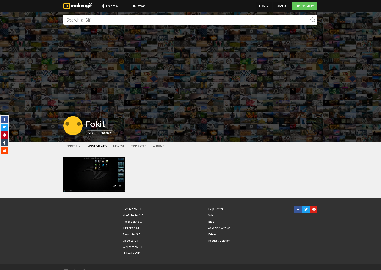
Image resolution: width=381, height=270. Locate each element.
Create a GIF (114, 6)
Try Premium (304, 6)
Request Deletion (219, 240)
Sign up (281, 6)
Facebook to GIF (133, 221)
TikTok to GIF (131, 228)
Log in (263, 6)
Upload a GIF (131, 253)
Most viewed (97, 146)
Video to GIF (131, 240)
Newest (119, 146)
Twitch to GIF (131, 234)
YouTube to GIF (133, 215)
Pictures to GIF (132, 209)
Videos (212, 215)
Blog (211, 221)
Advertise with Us (219, 228)
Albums (158, 146)
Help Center (215, 209)
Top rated (139, 146)
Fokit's (72, 146)
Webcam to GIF (133, 247)
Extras (141, 6)
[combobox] (191, 20)
